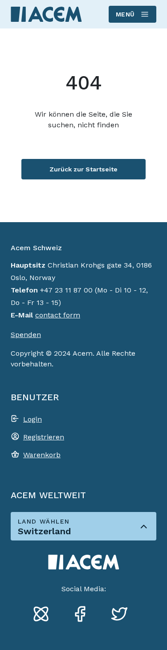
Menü (125, 14)
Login (32, 419)
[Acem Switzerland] (46, 14)
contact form (57, 315)
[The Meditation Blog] (44, 615)
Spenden (26, 334)
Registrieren (43, 437)
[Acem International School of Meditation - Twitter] (122, 615)
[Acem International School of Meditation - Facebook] (83, 615)
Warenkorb (42, 455)
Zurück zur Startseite (83, 169)
